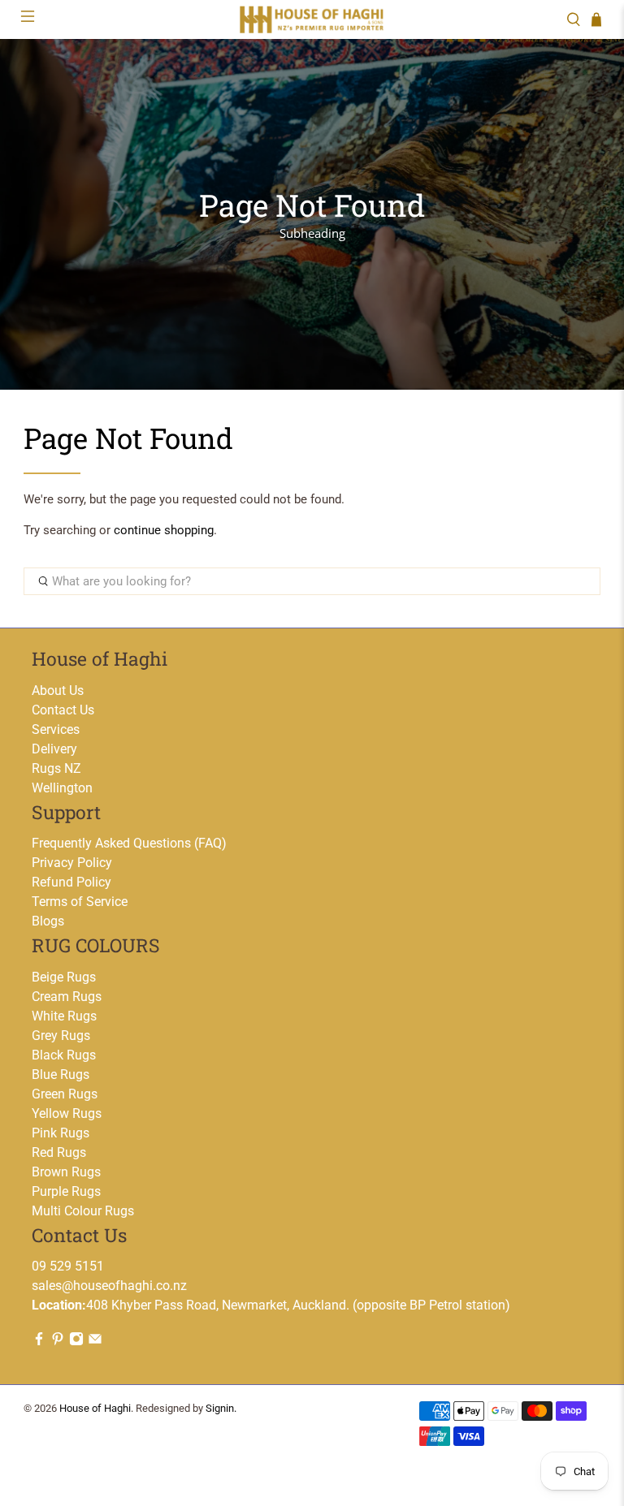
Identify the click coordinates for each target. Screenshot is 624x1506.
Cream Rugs (67, 996)
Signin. (221, 1408)
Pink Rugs (60, 1133)
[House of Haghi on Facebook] (39, 1341)
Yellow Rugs (67, 1113)
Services (56, 729)
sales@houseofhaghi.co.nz (109, 1285)
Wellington (62, 788)
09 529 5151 (68, 1266)
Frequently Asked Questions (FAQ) (129, 843)
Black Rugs (64, 1055)
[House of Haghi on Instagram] (76, 1341)
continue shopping (164, 530)
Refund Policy (71, 882)
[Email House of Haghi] (95, 1341)
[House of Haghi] (312, 19)
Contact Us (63, 710)
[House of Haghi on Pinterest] (57, 1341)
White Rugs (64, 1016)
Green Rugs (65, 1094)
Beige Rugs (64, 977)
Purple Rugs (66, 1191)
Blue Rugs (60, 1074)
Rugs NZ (56, 768)
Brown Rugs (66, 1172)
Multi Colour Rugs (83, 1211)
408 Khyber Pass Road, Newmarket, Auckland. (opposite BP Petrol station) (271, 1305)
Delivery (54, 749)
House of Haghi (95, 1408)
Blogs (48, 921)
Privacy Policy (72, 862)
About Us (58, 690)
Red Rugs (59, 1152)
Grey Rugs (61, 1035)
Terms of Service (80, 901)
